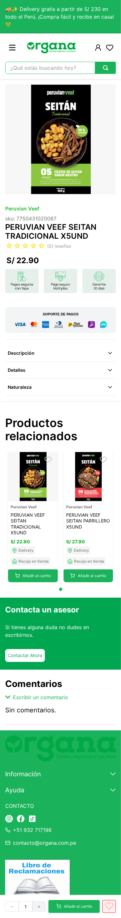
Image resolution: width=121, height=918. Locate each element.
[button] (60, 697)
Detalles (16, 370)
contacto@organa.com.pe (44, 843)
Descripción (21, 353)
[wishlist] (110, 47)
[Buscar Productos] (105, 67)
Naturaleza (20, 387)
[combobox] (60, 68)
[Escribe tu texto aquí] (9, 819)
